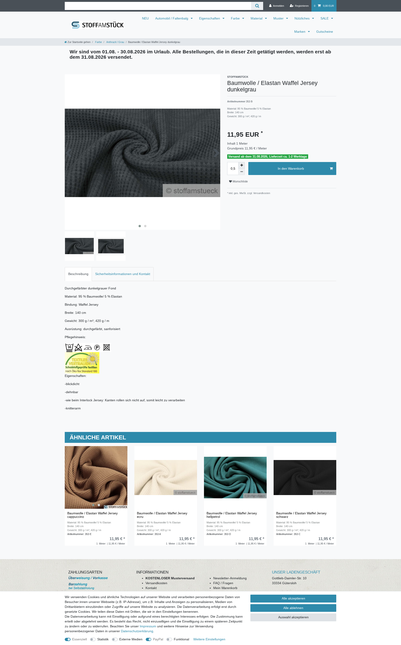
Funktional (181, 639)
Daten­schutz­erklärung (137, 631)
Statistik (103, 639)
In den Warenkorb (291, 168)
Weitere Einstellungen (209, 639)
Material (257, 18)
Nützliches (302, 18)
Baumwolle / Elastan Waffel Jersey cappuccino (92, 515)
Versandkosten (156, 583)
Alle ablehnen (293, 608)
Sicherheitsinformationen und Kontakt (122, 274)
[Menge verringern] (241, 172)
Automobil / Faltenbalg (172, 18)
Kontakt (151, 588)
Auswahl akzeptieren (293, 617)
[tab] (78, 274)
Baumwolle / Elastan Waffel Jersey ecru (162, 515)
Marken (300, 31)
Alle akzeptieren (293, 598)
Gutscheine (324, 31)
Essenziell (79, 639)
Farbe (236, 18)
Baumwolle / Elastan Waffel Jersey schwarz (301, 515)
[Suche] (257, 6)
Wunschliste (240, 181)
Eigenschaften (210, 18)
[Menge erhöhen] (241, 165)
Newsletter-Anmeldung (230, 578)
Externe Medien (130, 639)
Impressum (148, 626)
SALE (325, 18)
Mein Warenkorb (225, 588)
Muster (279, 18)
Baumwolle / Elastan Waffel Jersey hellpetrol (232, 515)
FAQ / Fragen (223, 583)
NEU (145, 18)
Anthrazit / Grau (115, 42)
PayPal (158, 639)
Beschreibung (78, 274)
